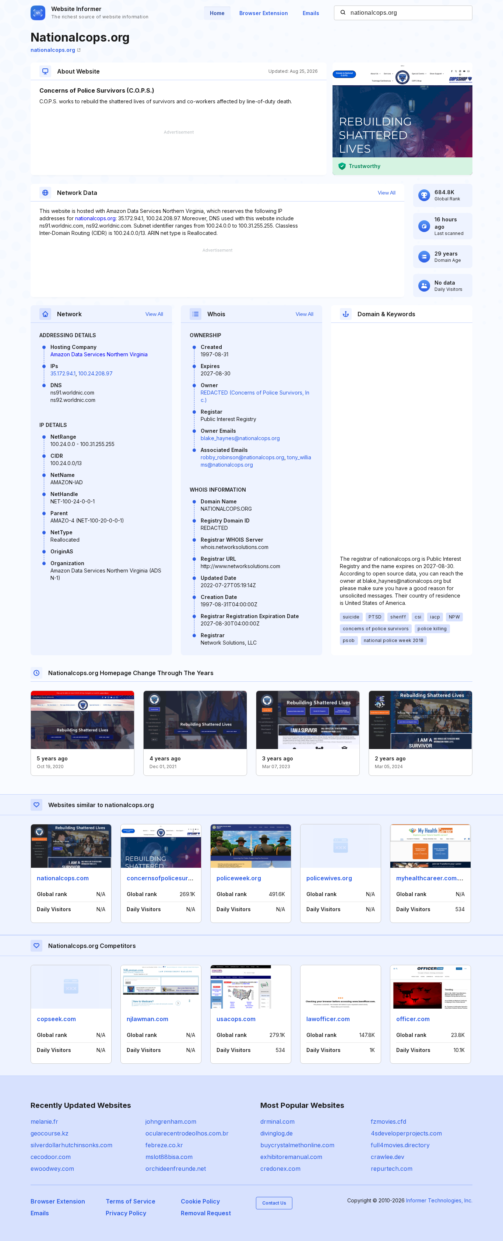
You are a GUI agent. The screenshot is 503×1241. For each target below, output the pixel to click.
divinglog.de (276, 1133)
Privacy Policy (126, 1213)
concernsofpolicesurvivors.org (172, 878)
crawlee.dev (387, 1156)
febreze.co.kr (164, 1145)
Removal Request (206, 1213)
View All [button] (386, 193)
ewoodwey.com (52, 1168)
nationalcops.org (53, 50)
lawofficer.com (328, 1019)
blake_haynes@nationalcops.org (240, 438)
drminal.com (277, 1121)
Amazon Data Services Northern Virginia (99, 354)
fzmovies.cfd (388, 1121)
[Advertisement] (178, 152)
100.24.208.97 (95, 373)
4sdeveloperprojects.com (406, 1133)
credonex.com (280, 1168)
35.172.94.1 (62, 373)
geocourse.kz (49, 1133)
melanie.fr (44, 1121)
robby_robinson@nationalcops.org (242, 457)
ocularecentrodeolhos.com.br (187, 1133)
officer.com (413, 1019)
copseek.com (56, 1019)
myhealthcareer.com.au (430, 878)
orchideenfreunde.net (175, 1168)
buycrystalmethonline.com (297, 1145)
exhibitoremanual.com (291, 1156)
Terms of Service (130, 1201)
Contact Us (274, 1203)
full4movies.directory (400, 1145)
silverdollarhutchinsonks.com (71, 1145)
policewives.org (329, 878)
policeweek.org (239, 878)
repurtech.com (391, 1168)
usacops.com (236, 1019)
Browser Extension (263, 13)
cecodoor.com (51, 1156)
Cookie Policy (200, 1201)
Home (217, 13)
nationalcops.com (63, 878)
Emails (311, 13)
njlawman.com (147, 1019)
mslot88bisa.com (169, 1156)
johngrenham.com (170, 1121)
